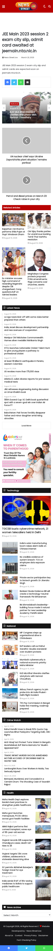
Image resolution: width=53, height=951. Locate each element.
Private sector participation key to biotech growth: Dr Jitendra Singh (35, 580)
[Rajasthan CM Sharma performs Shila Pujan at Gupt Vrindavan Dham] (13, 219)
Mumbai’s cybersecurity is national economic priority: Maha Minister (33, 662)
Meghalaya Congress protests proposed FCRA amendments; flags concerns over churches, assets (38, 279)
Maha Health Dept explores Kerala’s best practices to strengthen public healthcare (16, 802)
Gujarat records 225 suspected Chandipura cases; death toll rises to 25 (17, 843)
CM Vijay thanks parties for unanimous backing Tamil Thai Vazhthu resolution (39, 235)
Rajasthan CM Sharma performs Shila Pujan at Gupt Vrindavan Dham (13, 232)
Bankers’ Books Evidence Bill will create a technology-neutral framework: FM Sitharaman (35, 594)
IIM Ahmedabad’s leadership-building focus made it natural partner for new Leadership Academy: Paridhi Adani (35, 609)
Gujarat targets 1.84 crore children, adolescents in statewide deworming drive (15, 856)
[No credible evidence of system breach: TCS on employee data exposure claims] (10, 565)
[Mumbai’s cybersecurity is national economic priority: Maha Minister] (10, 663)
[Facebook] (7, 82)
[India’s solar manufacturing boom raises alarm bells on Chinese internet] (10, 548)
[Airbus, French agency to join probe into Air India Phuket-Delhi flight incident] (10, 693)
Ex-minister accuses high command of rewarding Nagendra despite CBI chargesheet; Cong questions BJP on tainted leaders (12, 286)
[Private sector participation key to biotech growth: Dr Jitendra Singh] (10, 580)
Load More (26, 425)
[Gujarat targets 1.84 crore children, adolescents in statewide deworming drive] (43, 857)
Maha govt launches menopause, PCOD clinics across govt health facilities (15, 816)
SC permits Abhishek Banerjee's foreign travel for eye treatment (17, 870)
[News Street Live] (26, 6)
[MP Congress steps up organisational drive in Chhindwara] (10, 635)
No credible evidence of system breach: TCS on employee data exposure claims (32, 561)
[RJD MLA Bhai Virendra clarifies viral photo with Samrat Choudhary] (10, 679)
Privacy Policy (30, 935)
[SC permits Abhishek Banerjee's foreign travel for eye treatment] (43, 871)
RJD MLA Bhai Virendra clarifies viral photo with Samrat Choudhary (23, 115)
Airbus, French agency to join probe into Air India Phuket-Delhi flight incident (34, 692)
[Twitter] (14, 82)
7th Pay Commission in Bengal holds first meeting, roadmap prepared (35, 706)
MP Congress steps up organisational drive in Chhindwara (31, 635)
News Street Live (11, 57)
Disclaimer (43, 935)
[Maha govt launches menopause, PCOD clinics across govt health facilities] (43, 817)
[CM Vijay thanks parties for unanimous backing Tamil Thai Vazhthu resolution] (39, 221)
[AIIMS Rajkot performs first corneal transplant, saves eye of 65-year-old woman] (43, 829)
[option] (26, 107)
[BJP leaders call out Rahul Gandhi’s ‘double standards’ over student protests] (10, 650)
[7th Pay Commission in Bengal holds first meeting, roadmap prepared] (10, 706)
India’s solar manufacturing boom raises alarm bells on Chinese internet (33, 546)
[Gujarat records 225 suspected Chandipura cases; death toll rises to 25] (43, 844)
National (14, 104)
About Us (9, 935)
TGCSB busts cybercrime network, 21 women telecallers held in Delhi (25, 530)
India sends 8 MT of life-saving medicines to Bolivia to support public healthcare (17, 883)
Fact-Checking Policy (26, 940)
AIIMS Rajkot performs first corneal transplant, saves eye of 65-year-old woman (16, 829)
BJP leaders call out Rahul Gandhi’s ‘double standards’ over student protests (33, 649)
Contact (18, 935)
